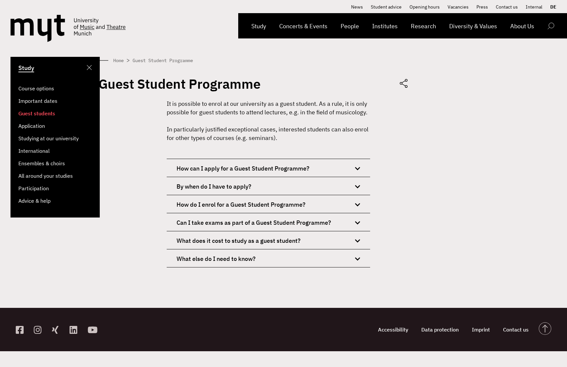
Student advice (386, 7)
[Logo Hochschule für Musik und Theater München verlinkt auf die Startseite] (37, 28)
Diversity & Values (473, 26)
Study (258, 26)
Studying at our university (48, 138)
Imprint (481, 329)
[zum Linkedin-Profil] (76, 329)
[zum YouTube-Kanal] (94, 329)
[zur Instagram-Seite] (40, 329)
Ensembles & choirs (41, 163)
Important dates (37, 101)
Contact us (507, 7)
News (357, 7)
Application (31, 126)
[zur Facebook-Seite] (22, 329)
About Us (522, 26)
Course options (36, 88)
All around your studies (45, 175)
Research (423, 26)
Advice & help (34, 200)
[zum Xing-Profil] (58, 329)
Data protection (440, 329)
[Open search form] (550, 27)
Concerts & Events (303, 26)
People (350, 26)
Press (482, 7)
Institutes (385, 26)
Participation (33, 188)
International (34, 151)
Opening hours (425, 7)
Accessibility (393, 329)
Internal (534, 7)
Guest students (36, 113)
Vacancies (458, 7)
